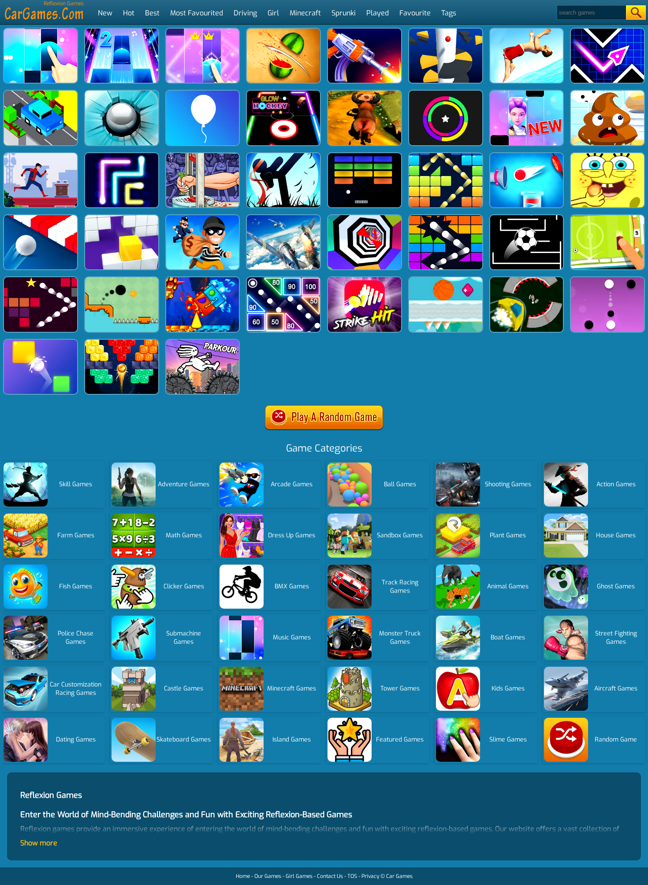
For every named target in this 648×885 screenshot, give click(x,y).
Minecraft (305, 13)
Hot (128, 13)
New (105, 13)
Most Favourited (196, 13)
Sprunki (343, 13)
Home (243, 876)
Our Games (267, 876)
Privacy (370, 876)
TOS (352, 876)
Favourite (415, 13)
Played (377, 13)
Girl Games (299, 876)
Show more (38, 843)
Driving (245, 13)
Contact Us (330, 876)
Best (152, 13)
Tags (448, 13)
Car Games (399, 876)
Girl (273, 13)
